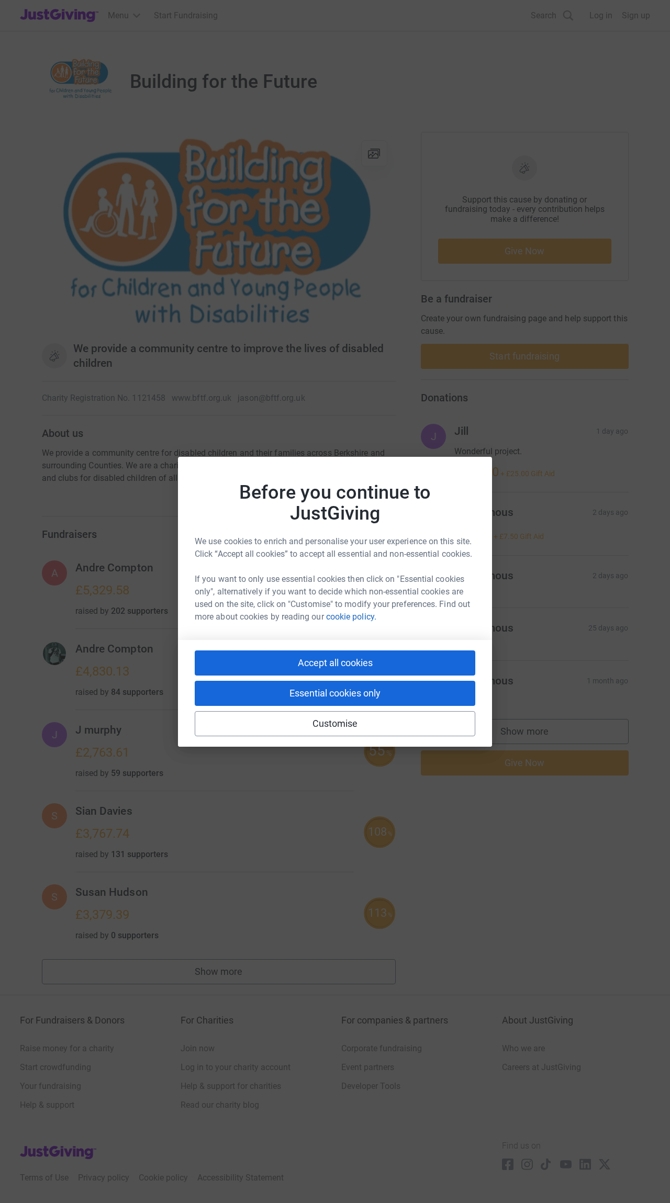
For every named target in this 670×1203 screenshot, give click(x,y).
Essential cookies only (335, 693)
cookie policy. (351, 617)
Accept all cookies (335, 662)
